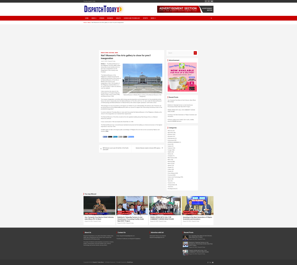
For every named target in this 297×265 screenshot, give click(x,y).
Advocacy (170, 130)
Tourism (170, 183)
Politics (169, 169)
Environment (171, 140)
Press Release (171, 173)
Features (170, 148)
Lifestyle (170, 155)
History (169, 154)
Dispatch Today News (98, 262)
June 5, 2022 (104, 61)
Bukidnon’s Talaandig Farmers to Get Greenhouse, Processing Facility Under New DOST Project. (130, 219)
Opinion (101, 18)
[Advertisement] (148, 36)
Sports (145, 18)
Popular (170, 171)
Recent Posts (188, 232)
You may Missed (90, 194)
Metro (169, 159)
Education (170, 136)
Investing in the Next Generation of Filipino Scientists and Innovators (197, 218)
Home (86, 18)
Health (118, 18)
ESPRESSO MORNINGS (173, 142)
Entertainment (171, 138)
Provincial (170, 175)
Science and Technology (132, 18)
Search (195, 53)
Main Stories (105, 52)
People (169, 167)
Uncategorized (171, 188)
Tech (169, 181)
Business (110, 18)
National (111, 52)
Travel (169, 186)
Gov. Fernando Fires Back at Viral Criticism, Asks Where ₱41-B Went (99, 218)
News (93, 18)
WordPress (130, 262)
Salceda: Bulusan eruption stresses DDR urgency (148, 148)
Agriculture (170, 132)
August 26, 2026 (89, 221)
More (152, 18)
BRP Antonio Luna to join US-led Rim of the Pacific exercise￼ (116, 148)
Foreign (169, 150)
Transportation (171, 184)
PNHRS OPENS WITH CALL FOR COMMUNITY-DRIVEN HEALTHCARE (162, 218)
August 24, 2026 (121, 223)
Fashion (170, 146)
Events (169, 144)
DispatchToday (111, 61)
